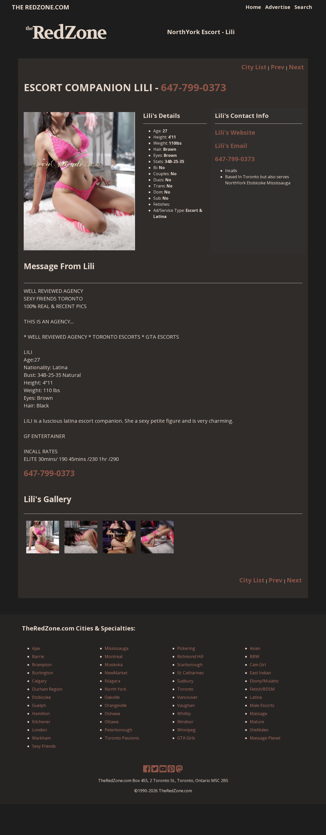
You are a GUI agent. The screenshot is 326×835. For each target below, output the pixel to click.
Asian (255, 648)
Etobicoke (41, 697)
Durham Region (47, 689)
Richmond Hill (190, 656)
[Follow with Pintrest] (171, 770)
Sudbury (185, 681)
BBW (254, 656)
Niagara (112, 681)
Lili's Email (231, 145)
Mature (257, 721)
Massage (258, 713)
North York (115, 689)
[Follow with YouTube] (163, 770)
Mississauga (116, 648)
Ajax (36, 648)
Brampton (42, 664)
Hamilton (41, 713)
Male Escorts (262, 705)
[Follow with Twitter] (154, 770)
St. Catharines (190, 673)
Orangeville (116, 705)
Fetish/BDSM (262, 689)
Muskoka (114, 664)
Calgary (39, 681)
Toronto (185, 689)
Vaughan (186, 705)
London (39, 730)
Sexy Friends (44, 746)
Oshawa (112, 713)
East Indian (260, 673)
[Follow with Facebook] (146, 770)
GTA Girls (186, 738)
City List (253, 67)
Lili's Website (235, 132)
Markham (41, 738)
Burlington (42, 673)
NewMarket (116, 673)
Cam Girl (258, 664)
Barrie (38, 656)
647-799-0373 (193, 87)
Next (296, 67)
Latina (256, 697)
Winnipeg (186, 730)
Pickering (186, 648)
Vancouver (187, 697)
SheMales (259, 730)
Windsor (185, 721)
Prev (277, 67)
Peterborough (118, 730)
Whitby (184, 713)
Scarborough (189, 664)
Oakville (112, 697)
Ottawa (111, 721)
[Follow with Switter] (179, 770)
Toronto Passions (122, 738)
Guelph (39, 705)
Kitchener (41, 721)
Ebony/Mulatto (264, 681)
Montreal (114, 656)
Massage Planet (265, 738)
